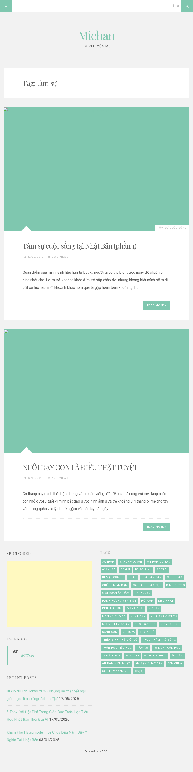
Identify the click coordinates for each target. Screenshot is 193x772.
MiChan (27, 655)
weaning (132, 655)
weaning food (155, 655)
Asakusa (109, 569)
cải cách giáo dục (147, 585)
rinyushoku (170, 624)
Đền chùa (175, 663)
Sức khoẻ (147, 632)
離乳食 (139, 671)
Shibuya (128, 632)
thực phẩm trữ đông (159, 639)
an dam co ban (158, 561)
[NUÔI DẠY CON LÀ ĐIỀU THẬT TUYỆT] (96, 391)
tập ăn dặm (111, 655)
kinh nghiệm (112, 608)
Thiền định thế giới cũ (119, 639)
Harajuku (142, 593)
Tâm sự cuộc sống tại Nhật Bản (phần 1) (79, 245)
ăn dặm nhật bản (149, 663)
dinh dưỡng (175, 585)
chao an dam (151, 577)
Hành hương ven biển (119, 600)
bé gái (125, 569)
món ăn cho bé (113, 616)
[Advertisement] (49, 594)
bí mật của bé (112, 577)
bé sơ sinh (143, 569)
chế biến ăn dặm (115, 585)
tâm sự (142, 647)
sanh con (109, 632)
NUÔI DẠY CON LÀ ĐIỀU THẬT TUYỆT (80, 467)
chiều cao (174, 577)
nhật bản (138, 616)
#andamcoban (131, 561)
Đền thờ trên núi (115, 671)
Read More (155, 305)
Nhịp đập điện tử (163, 616)
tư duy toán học (166, 647)
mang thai (135, 608)
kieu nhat (165, 600)
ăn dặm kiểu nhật (116, 663)
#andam (108, 561)
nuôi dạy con (145, 624)
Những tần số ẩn (115, 624)
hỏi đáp (147, 600)
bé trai (162, 569)
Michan (96, 35)
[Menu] (6, 6)
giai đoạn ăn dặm (115, 593)
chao (133, 577)
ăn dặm (177, 655)
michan (154, 608)
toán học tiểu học (117, 647)
